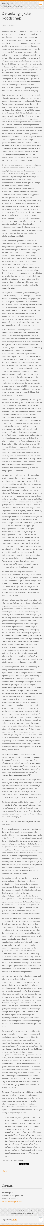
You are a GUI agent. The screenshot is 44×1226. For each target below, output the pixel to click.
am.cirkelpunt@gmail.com (12, 1201)
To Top (41, 1219)
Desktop (14, 1220)
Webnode (30, 1213)
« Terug (4, 1171)
